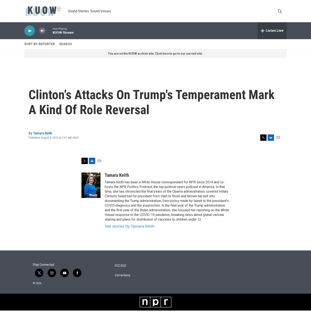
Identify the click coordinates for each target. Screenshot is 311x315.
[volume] (42, 31)
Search (65, 44)
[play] (29, 30)
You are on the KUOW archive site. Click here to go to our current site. (155, 53)
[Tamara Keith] (90, 185)
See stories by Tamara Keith (129, 226)
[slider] (49, 30)
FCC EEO (120, 265)
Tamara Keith (42, 133)
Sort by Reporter (39, 44)
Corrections (122, 275)
